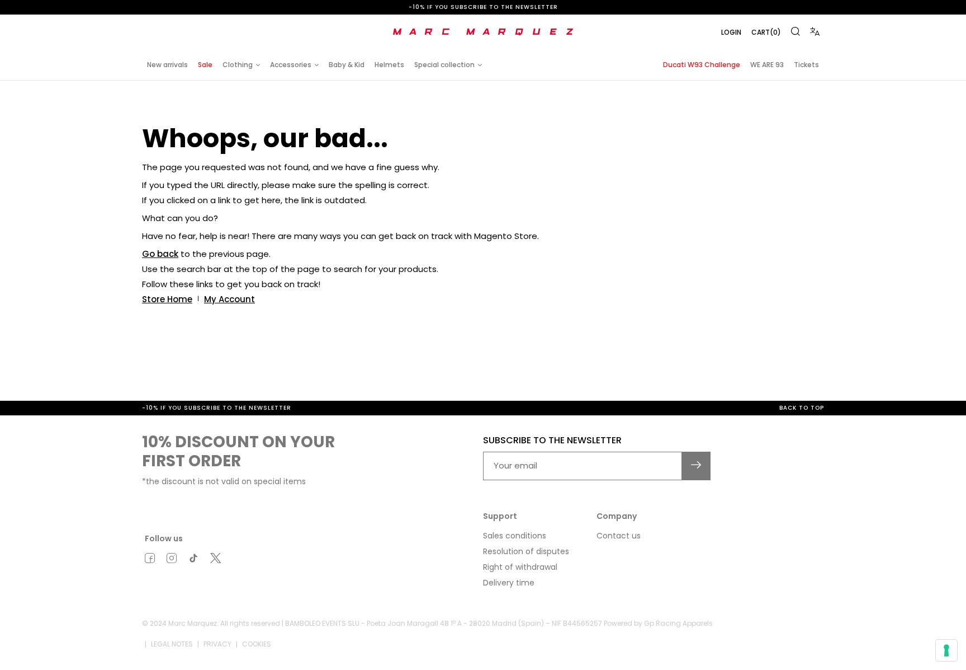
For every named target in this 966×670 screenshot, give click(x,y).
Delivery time (508, 582)
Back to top (801, 408)
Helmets (389, 64)
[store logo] (483, 32)
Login (731, 32)
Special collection (444, 64)
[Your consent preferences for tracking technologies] (946, 650)
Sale (205, 64)
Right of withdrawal (520, 567)
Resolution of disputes (526, 551)
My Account (229, 299)
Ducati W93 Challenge (701, 64)
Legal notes (172, 644)
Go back (160, 254)
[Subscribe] (696, 466)
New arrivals (167, 64)
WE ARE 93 (767, 64)
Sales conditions (514, 535)
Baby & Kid (346, 64)
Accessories (290, 64)
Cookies (256, 644)
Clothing (237, 64)
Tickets (806, 64)
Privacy (217, 644)
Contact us (618, 535)
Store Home (167, 299)
